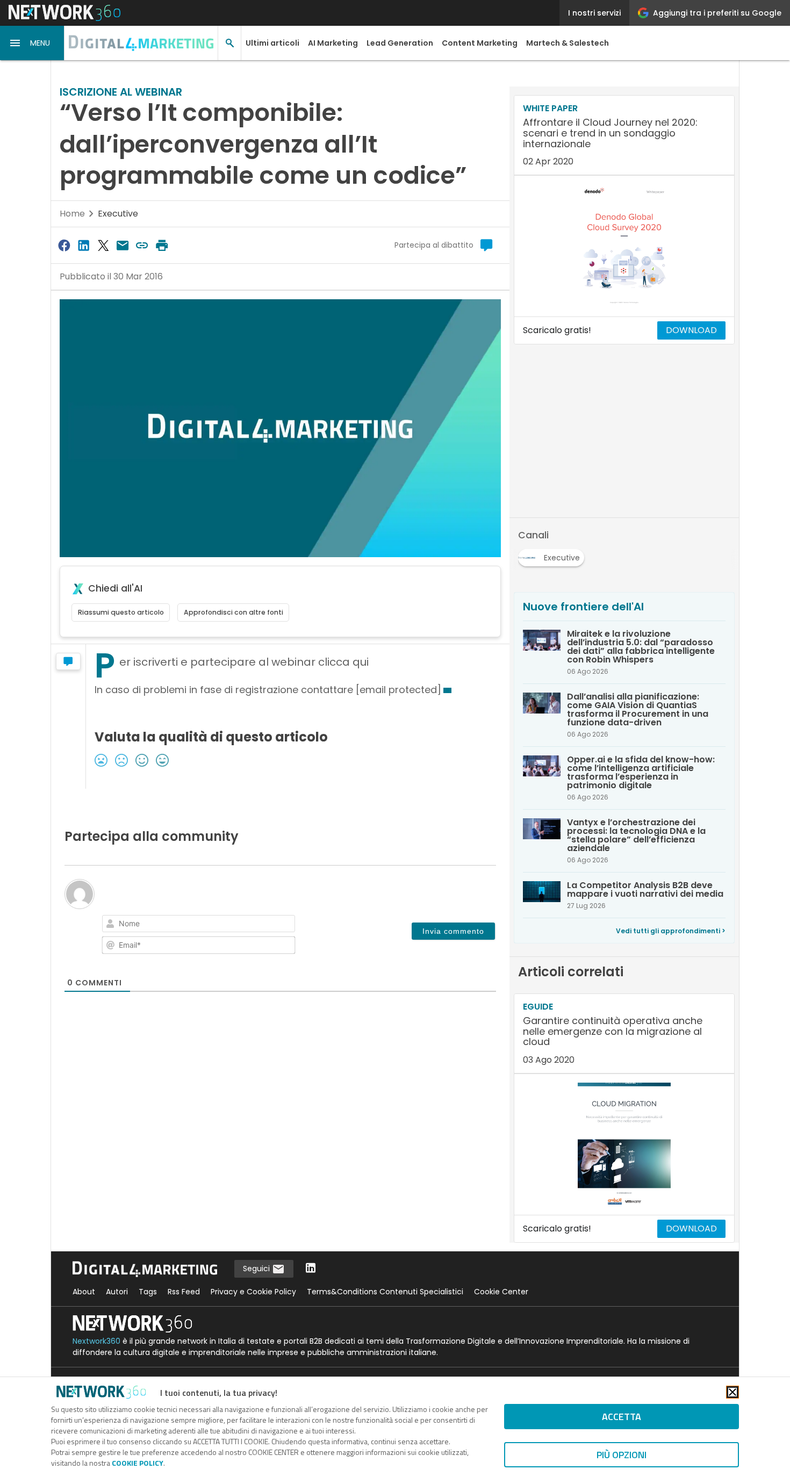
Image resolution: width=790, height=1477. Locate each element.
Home (72, 213)
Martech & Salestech (567, 43)
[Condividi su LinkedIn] (83, 245)
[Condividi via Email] (122, 245)
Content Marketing (480, 43)
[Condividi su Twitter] (103, 245)
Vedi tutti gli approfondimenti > (671, 930)
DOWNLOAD (691, 330)
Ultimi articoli (272, 43)
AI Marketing (333, 43)
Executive (118, 213)
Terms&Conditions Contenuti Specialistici (385, 1291)
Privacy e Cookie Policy (253, 1291)
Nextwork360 (96, 1341)
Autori (117, 1291)
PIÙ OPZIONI (622, 1454)
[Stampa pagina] (161, 245)
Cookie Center (501, 1291)
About (84, 1291)
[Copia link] (142, 245)
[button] (32, 43)
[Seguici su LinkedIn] (310, 1268)
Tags (148, 1291)
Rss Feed (184, 1291)
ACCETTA (621, 1416)
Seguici (257, 1268)
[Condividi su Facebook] (64, 245)
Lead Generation (400, 43)
